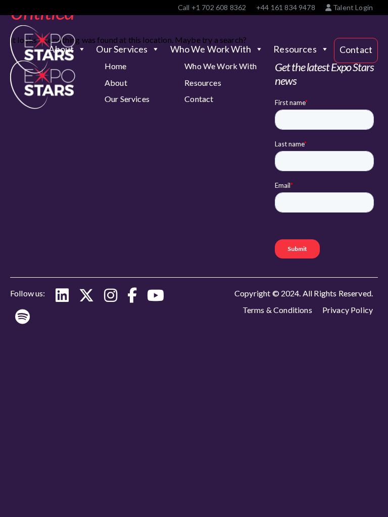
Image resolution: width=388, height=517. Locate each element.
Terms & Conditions (277, 310)
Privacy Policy (347, 310)
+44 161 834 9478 (285, 7)
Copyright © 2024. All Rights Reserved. (303, 293)
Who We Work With (211, 49)
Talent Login (352, 7)
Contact (356, 49)
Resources (294, 49)
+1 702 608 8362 (218, 7)
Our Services (122, 49)
